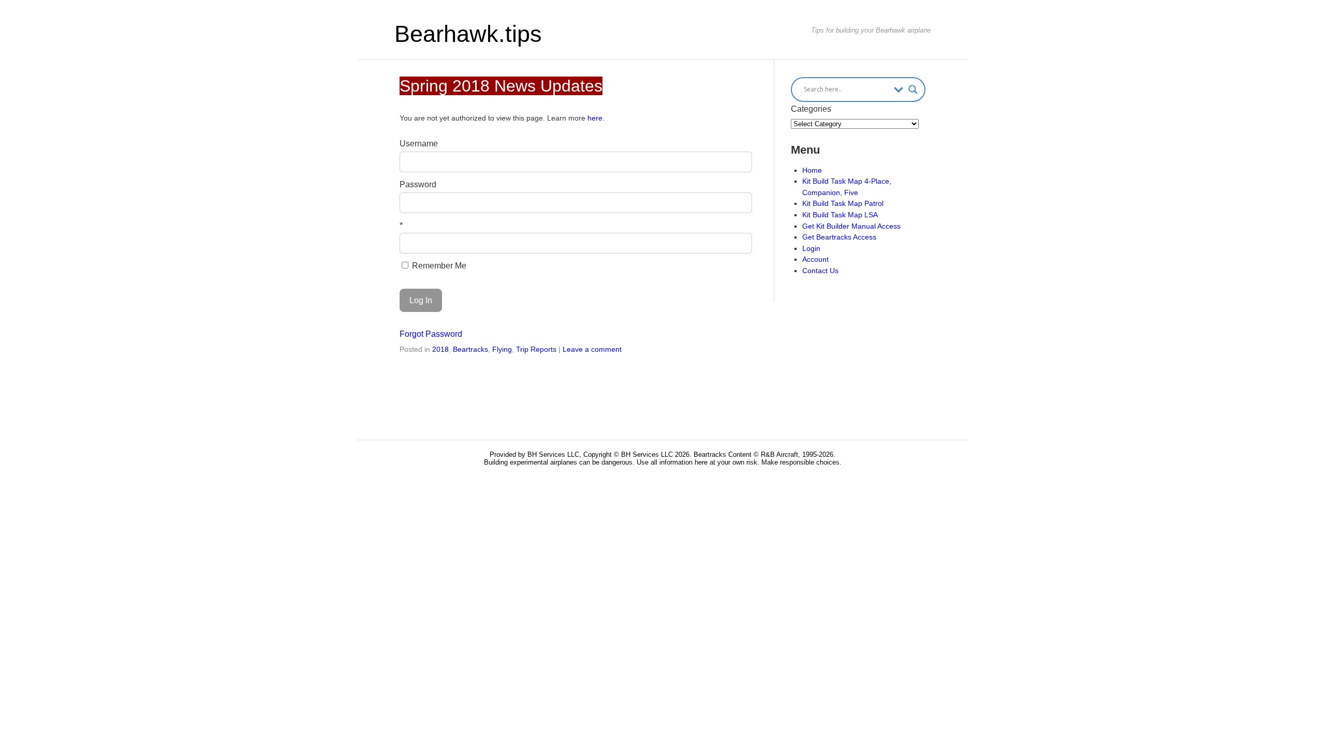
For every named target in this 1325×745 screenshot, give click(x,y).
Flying (502, 349)
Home (812, 170)
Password (418, 184)
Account (815, 259)
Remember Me (438, 265)
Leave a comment (592, 349)
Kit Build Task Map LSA (840, 215)
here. (596, 118)
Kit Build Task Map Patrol (843, 203)
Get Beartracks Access (839, 237)
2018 (440, 349)
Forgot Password (431, 334)
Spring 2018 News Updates (501, 86)
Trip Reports (536, 349)
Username (419, 143)
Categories (811, 109)
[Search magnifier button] (913, 89)
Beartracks (470, 349)
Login (811, 248)
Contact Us (820, 270)
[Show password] (737, 202)
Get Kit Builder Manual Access (851, 226)
